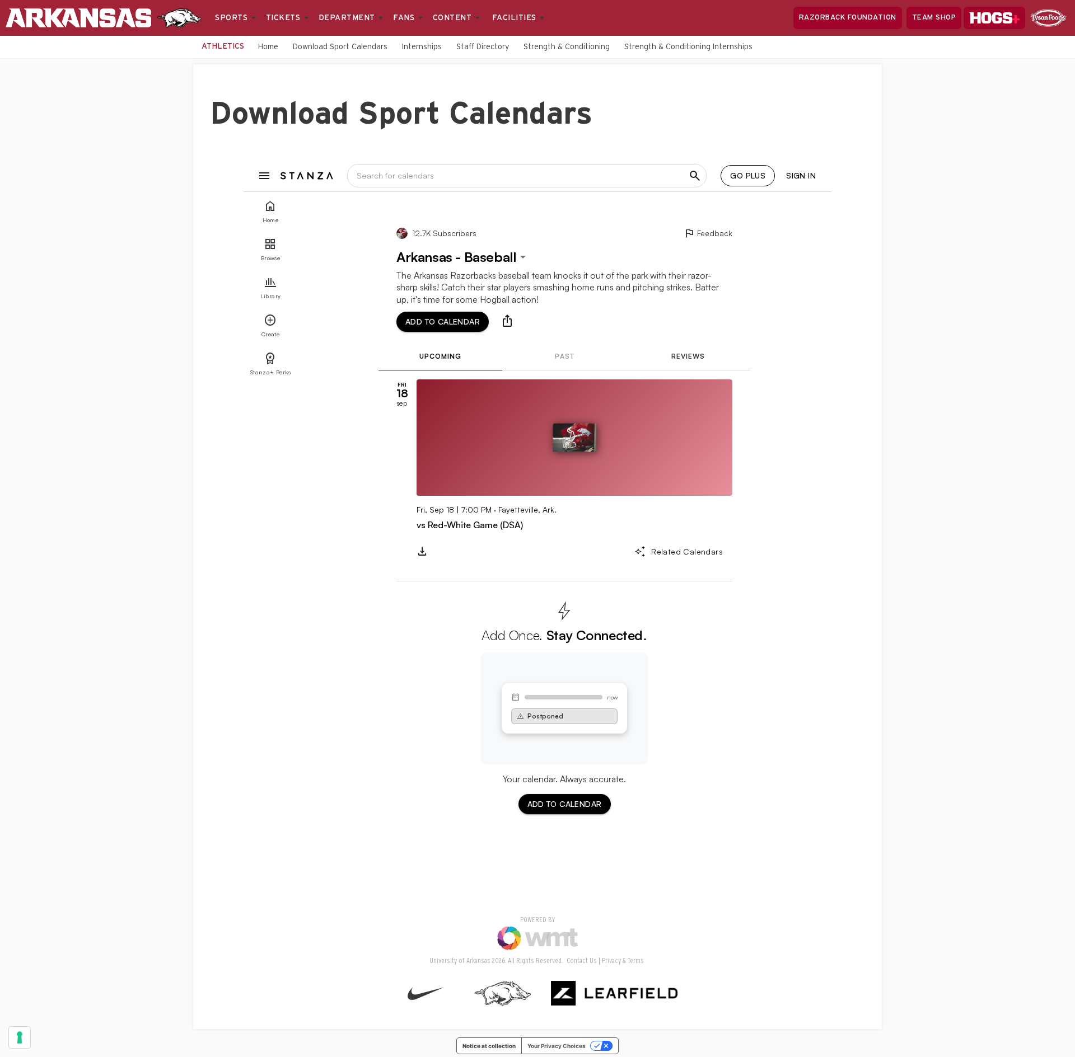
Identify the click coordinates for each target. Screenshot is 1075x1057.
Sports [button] (232, 18)
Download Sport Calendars (340, 47)
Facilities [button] (515, 18)
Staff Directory (482, 47)
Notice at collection (489, 1045)
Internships (422, 47)
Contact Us (582, 961)
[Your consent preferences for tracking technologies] (19, 1037)
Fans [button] (405, 18)
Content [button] (453, 18)
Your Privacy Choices (556, 1045)
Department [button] (348, 18)
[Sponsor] (1049, 18)
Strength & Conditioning (567, 47)
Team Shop (934, 17)
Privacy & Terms (623, 961)
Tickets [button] (284, 18)
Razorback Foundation (847, 17)
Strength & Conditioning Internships (688, 47)
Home (268, 47)
